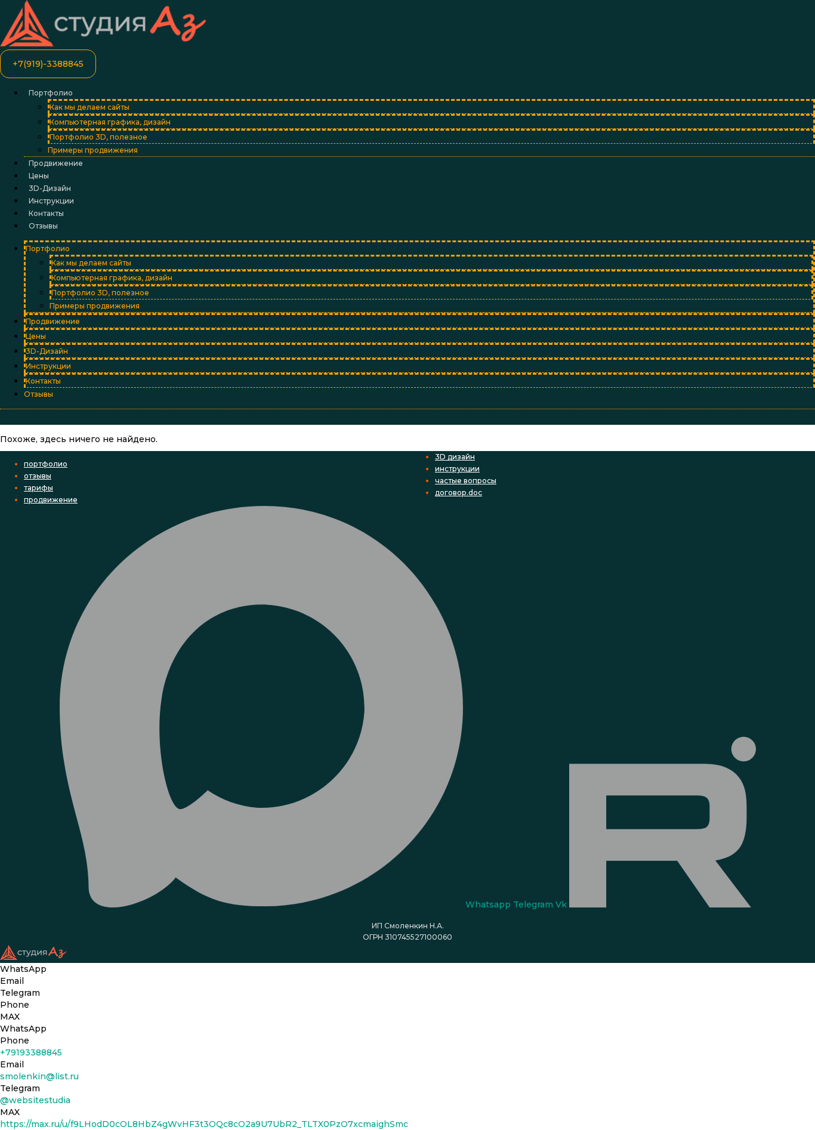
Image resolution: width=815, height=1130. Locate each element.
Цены (39, 175)
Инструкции (51, 200)
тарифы (38, 487)
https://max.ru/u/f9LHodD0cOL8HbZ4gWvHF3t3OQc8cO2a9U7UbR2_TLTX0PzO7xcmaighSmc (204, 1124)
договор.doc (458, 492)
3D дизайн (455, 456)
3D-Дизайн (50, 188)
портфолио (45, 463)
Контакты (46, 213)
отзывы (37, 475)
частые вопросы (465, 480)
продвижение (51, 499)
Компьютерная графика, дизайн (110, 122)
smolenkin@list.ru (39, 1076)
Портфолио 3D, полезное (98, 136)
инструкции (457, 468)
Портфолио (51, 92)
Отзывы (43, 225)
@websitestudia (35, 1100)
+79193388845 (31, 1052)
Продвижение (56, 163)
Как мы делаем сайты (89, 107)
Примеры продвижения (93, 150)
